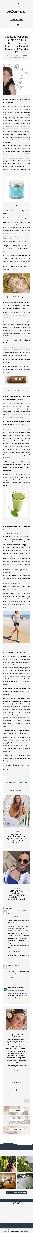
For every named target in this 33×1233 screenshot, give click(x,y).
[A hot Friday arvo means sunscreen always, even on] (8, 1164)
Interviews (12, 57)
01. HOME (16, 1207)
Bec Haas (16, 322)
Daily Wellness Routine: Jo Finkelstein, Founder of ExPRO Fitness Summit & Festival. (16, 894)
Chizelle (11, 911)
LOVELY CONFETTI (24, 1231)
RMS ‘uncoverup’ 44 (23, 236)
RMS (17, 255)
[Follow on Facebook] (14, 4)
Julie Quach (21, 409)
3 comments (20, 57)
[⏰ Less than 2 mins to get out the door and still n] (25, 1164)
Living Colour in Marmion (18, 347)
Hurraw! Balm (12, 391)
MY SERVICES (16, 1110)
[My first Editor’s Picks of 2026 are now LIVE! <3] (8, 1181)
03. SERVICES (16, 1213)
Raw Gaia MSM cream (16, 417)
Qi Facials (23, 312)
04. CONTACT (16, 1216)
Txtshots (10, 602)
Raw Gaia (10, 255)
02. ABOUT (16, 1210)
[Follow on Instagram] (18, 4)
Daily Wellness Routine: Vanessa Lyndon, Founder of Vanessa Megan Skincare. (16, 838)
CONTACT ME (16, 1129)
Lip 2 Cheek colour (21, 239)
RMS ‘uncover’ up (9, 403)
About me (16, 1120)
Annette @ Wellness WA (13, 55)
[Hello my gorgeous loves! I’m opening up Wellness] (25, 1181)
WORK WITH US (16, 19)
